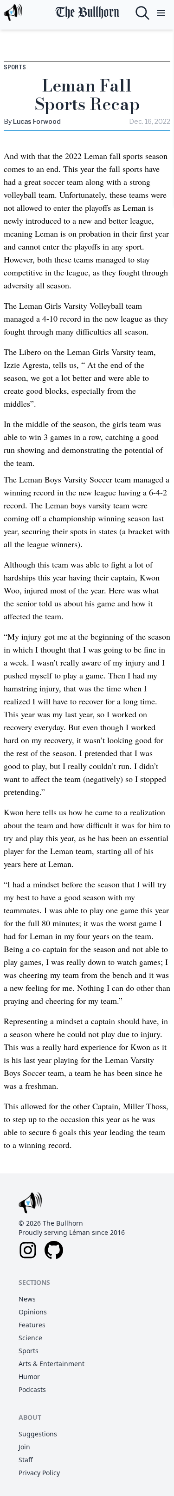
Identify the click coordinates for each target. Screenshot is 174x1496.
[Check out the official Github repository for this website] (54, 1250)
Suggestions (38, 1433)
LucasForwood (37, 121)
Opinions (33, 1311)
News (27, 1298)
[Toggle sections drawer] (161, 13)
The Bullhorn (87, 13)
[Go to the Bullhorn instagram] (28, 1250)
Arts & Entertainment (51, 1363)
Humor (29, 1376)
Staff (26, 1459)
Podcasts (32, 1389)
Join (24, 1446)
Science (30, 1337)
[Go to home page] (13, 13)
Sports (15, 67)
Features (32, 1324)
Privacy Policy (39, 1472)
